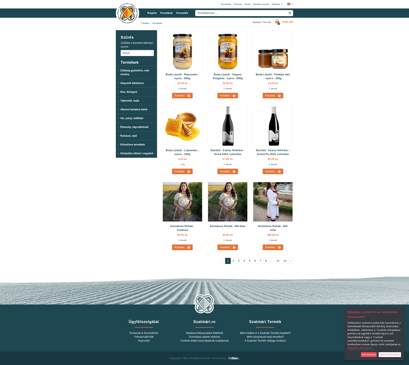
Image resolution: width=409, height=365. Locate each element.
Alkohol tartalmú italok (133, 109)
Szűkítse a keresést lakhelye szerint (137, 45)
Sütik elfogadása (369, 355)
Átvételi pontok (261, 4)
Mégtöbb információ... (360, 347)
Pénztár (238, 4)
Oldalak (276, 4)
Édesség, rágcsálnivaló (134, 127)
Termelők (182, 13)
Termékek (226, 4)
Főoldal (145, 23)
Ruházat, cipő (128, 135)
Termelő (267, 22)
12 (278, 260)
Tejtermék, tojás (129, 100)
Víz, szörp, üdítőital (131, 118)
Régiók (152, 13)
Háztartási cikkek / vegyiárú (136, 153)
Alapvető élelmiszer (132, 83)
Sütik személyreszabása (389, 355)
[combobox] (137, 53)
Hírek (248, 4)
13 (284, 260)
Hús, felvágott (128, 92)
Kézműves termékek (132, 144)
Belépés (257, 22)
